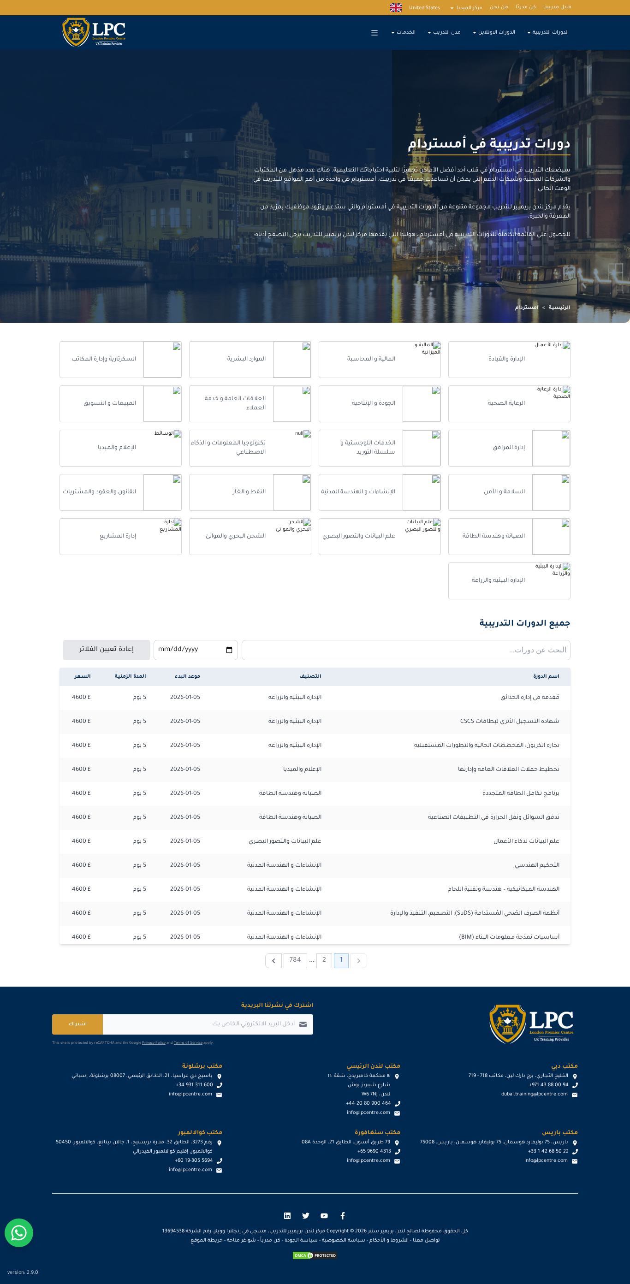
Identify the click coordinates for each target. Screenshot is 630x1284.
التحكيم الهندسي (537, 866)
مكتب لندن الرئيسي (373, 1067)
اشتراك (78, 1024)
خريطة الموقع (206, 1240)
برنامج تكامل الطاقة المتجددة (520, 794)
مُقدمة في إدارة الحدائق (529, 698)
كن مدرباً (270, 1240)
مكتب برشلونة (202, 1067)
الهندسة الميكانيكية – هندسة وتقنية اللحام (503, 890)
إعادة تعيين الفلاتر (106, 650)
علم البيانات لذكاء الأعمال (526, 842)
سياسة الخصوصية (343, 1240)
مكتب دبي (564, 1067)
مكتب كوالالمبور (200, 1133)
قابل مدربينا (557, 7)
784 (295, 960)
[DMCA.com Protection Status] (315, 1255)
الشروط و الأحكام (389, 1240)
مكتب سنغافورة (377, 1133)
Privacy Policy (154, 1043)
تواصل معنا (426, 1240)
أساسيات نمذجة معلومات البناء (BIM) (509, 938)
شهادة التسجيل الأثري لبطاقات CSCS (509, 722)
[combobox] (406, 650)
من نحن (499, 7)
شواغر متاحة (241, 1240)
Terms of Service (188, 1043)
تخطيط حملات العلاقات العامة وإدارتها (508, 770)
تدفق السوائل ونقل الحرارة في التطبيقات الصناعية (493, 818)
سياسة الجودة (301, 1240)
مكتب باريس (560, 1133)
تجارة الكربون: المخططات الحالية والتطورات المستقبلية (486, 746)
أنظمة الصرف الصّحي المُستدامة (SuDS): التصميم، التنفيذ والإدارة (474, 914)
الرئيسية (560, 308)
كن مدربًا (526, 7)
